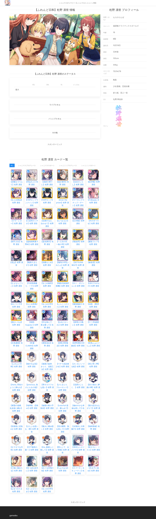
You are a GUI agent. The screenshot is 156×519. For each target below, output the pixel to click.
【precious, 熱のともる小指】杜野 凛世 (31, 387)
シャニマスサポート (47, 165)
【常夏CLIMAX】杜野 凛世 (32, 346)
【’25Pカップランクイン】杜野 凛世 (31, 202)
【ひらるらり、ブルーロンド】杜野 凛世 (62, 387)
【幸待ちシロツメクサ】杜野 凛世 (78, 450)
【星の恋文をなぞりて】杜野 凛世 (93, 408)
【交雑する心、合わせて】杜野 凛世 (47, 223)
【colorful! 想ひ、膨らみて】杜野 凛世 (62, 408)
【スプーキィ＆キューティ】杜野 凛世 (78, 470)
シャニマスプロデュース (27, 165)
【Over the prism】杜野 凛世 (62, 202)
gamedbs (13, 515)
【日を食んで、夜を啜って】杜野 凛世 (47, 325)
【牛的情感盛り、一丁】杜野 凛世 (31, 286)
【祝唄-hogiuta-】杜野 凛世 (31, 325)
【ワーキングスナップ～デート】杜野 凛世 (78, 202)
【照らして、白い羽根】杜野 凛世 (62, 450)
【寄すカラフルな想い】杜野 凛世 (47, 387)
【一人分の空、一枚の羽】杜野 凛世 (62, 244)
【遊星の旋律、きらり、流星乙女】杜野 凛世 (47, 366)
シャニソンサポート (88, 165)
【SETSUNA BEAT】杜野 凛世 (78, 265)
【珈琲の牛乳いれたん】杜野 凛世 (62, 265)
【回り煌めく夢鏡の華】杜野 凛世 (93, 387)
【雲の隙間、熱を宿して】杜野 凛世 (62, 429)
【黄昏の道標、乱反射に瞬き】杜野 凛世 (16, 408)
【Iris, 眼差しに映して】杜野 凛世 (47, 450)
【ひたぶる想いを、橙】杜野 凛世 (31, 429)
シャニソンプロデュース (68, 165)
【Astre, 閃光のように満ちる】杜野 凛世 (16, 387)
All (12, 165)
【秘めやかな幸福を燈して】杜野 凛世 (78, 408)
